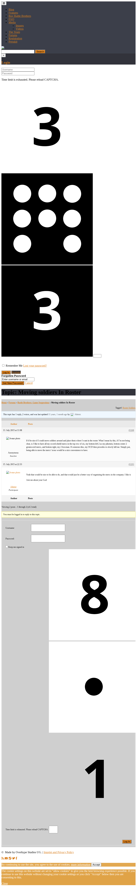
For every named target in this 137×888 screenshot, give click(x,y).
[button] (2, 48)
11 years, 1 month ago (57, 414)
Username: (10, 528)
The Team (14, 32)
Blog (11, 9)
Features (13, 12)
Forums (13, 35)
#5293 (131, 464)
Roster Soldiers (129, 408)
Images (20, 25)
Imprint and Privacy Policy (59, 852)
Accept (96, 864)
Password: (10, 538)
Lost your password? (35, 365)
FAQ (11, 19)
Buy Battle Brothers (20, 15)
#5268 (131, 430)
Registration (15, 38)
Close (4, 883)
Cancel (29, 382)
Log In (127, 841)
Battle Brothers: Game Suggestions (33, 402)
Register (16, 372)
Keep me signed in (16, 547)
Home (4, 402)
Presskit (13, 41)
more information (80, 864)
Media (12, 22)
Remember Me (14, 365)
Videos (20, 28)
